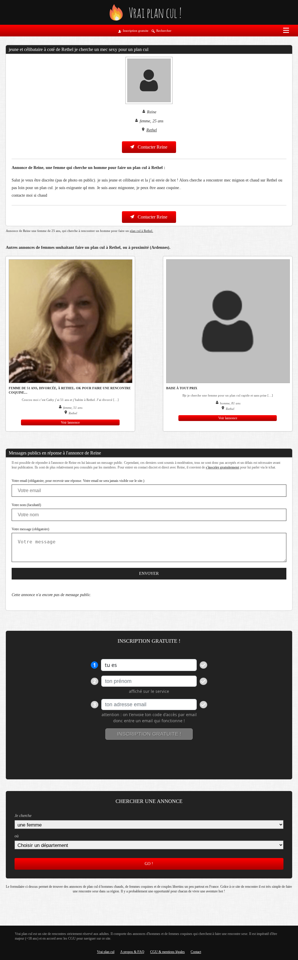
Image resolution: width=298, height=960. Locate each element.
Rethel (151, 130)
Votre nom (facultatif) (26, 505)
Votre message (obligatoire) (30, 529)
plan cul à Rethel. (141, 230)
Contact (196, 952)
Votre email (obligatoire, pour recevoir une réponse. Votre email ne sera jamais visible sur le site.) (78, 481)
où (17, 836)
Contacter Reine (151, 147)
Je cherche (23, 815)
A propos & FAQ (132, 952)
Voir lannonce (70, 422)
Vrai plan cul (105, 952)
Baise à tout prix (181, 388)
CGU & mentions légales (167, 952)
